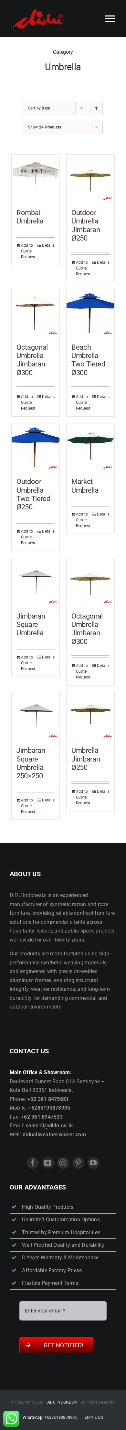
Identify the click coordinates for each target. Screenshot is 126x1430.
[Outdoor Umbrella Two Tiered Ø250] (35, 447)
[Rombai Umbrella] (35, 178)
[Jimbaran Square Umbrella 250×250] (35, 716)
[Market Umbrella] (90, 447)
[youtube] (94, 1163)
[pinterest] (78, 1163)
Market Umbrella (84, 486)
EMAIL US (94, 1417)
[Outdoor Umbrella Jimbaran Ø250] (90, 178)
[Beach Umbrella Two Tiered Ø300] (90, 313)
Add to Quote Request (28, 251)
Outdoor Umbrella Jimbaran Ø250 (85, 225)
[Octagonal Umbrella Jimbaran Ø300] (35, 313)
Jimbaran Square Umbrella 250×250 (30, 763)
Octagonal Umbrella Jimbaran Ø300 (32, 360)
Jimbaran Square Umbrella (30, 624)
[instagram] (63, 1163)
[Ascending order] (96, 108)
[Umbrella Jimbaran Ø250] (90, 716)
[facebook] (33, 1163)
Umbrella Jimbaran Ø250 (85, 759)
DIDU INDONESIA (62, 1402)
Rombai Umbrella (29, 217)
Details (48, 245)
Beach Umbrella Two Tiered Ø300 (88, 360)
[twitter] (48, 1163)
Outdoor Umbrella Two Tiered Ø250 (33, 494)
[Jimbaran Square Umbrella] (35, 582)
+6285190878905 (60, 1417)
